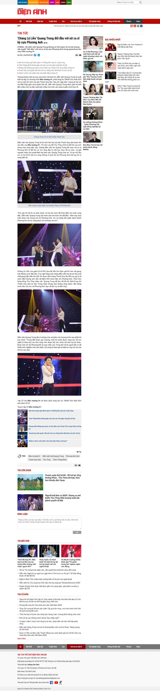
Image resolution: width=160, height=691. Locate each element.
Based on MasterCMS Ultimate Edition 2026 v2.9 (34, 689)
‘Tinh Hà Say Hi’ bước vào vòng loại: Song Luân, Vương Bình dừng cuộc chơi (49, 614)
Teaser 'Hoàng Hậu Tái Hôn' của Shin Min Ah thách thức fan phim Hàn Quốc (130, 56)
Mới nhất (29, 21)
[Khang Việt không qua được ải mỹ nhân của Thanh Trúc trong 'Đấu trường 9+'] (23, 428)
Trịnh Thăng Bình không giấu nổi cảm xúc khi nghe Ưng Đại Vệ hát (43, 65)
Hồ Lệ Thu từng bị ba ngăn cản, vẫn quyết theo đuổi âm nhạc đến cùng (47, 570)
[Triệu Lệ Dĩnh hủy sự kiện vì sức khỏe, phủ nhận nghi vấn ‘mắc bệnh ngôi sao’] (110, 66)
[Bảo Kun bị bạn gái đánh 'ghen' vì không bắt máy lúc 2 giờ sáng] (23, 413)
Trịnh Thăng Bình (60, 460)
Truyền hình (53, 21)
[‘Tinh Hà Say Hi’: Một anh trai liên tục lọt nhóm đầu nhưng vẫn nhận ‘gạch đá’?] (28, 551)
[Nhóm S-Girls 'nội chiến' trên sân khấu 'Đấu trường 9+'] (23, 443)
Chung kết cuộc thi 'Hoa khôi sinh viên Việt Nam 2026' (40, 605)
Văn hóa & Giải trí (76, 21)
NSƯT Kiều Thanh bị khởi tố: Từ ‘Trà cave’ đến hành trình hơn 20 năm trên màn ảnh (129, 88)
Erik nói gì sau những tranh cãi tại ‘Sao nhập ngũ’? (39, 618)
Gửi (77, 532)
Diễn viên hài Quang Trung (53, 456)
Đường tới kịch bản (114, 21)
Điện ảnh (40, 21)
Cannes (63, 2)
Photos (128, 21)
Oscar (57, 2)
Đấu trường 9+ (34, 456)
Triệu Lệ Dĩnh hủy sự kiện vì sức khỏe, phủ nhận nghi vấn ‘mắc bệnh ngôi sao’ (129, 65)
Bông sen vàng (43, 2)
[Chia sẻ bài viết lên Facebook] (35, 55)
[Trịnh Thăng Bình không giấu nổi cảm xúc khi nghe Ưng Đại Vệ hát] (23, 421)
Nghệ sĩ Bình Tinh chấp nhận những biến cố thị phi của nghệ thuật (45, 579)
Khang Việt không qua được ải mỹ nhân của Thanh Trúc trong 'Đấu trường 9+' (47, 68)
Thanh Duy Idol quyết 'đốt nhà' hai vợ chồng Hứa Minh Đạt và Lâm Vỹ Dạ (45, 70)
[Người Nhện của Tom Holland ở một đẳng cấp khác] (110, 47)
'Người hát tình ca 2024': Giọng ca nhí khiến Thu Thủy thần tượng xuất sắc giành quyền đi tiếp (63, 498)
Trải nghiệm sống (94, 21)
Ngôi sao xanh (22, 2)
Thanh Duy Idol (35, 460)
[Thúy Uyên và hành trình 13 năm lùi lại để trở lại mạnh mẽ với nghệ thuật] (49, 551)
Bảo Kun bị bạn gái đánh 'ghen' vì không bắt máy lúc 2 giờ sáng (42, 62)
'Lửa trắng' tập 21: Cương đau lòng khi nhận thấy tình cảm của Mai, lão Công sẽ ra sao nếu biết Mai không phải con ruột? (123, 77)
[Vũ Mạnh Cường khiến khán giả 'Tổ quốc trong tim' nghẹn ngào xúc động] (71, 551)
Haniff (52, 2)
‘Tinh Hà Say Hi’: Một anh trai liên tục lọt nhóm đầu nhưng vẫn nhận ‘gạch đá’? (75, 26)
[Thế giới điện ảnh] (32, 12)
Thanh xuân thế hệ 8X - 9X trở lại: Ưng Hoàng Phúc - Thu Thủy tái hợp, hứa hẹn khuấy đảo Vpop (63, 477)
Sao (63, 21)
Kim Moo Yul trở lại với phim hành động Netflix (92, 147)
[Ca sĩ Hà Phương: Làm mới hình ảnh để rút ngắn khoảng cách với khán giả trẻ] (93, 42)
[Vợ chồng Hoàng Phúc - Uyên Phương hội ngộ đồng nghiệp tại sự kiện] (93, 113)
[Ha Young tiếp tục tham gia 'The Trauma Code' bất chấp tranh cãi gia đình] (93, 66)
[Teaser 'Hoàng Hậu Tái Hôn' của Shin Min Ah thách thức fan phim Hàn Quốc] (93, 89)
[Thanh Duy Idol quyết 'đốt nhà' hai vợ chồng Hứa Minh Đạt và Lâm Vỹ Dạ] (23, 435)
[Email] (79, 55)
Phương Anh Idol (72, 456)
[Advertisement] (97, 11)
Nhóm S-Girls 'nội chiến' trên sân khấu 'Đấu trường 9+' (38, 73)
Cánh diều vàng (33, 2)
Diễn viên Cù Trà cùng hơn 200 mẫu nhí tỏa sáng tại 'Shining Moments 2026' (49, 583)
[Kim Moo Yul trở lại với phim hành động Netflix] (93, 137)
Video (138, 21)
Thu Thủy (47, 460)
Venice (69, 2)
